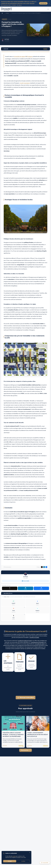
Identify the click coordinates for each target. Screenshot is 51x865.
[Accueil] (2, 13)
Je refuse (23, 861)
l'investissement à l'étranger (37, 642)
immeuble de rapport (20, 56)
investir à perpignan (25, 83)
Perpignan (29, 56)
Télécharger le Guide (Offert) (27, 697)
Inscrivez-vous (43, 3)
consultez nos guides (34, 637)
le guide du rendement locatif (25, 640)
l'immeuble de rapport (39, 643)
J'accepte (10, 861)
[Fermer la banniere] (49, 3)
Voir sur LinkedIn (26, 580)
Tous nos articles (24, 750)
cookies (14, 856)
